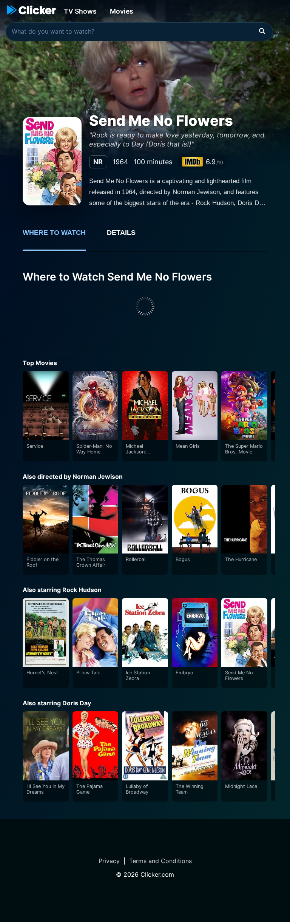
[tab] (59, 236)
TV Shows (80, 11)
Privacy (109, 861)
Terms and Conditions (160, 861)
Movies (121, 11)
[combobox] (139, 31)
